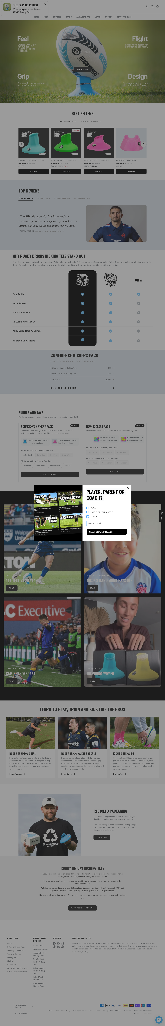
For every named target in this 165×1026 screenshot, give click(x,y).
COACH (94, 516)
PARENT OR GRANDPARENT (102, 512)
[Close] (128, 488)
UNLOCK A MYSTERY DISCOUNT (101, 531)
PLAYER (94, 508)
